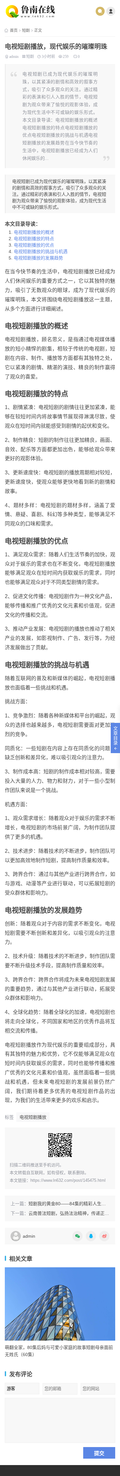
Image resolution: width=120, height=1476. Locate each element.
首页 (14, 30)
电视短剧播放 (33, 1117)
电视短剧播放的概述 (34, 232)
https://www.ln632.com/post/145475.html (68, 1180)
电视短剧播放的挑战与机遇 (41, 251)
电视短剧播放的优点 (34, 245)
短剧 (26, 30)
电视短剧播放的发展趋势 (38, 257)
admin (14, 56)
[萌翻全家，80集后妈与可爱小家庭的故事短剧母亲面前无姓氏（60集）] (60, 1304)
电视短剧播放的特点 (34, 238)
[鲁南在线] (35, 11)
